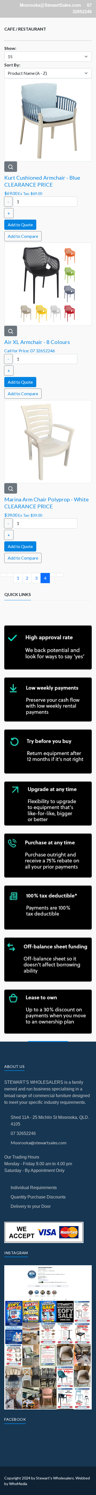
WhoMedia (18, 1483)
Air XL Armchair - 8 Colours (37, 342)
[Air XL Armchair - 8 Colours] (48, 283)
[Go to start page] (3, 575)
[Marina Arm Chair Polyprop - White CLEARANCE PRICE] (48, 440)
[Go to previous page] (10, 575)
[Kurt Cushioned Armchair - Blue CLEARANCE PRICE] (48, 119)
